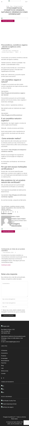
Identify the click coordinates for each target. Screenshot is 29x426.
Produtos (3, 356)
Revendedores (5, 360)
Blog (11, 6)
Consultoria (4, 353)
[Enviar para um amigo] (10, 212)
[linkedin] (13, 212)
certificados (6, 206)
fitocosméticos (9, 207)
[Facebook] (4, 212)
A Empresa (4, 350)
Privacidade (4, 358)
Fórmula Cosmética (18, 6)
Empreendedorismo (8, 231)
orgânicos (8, 209)
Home (7, 6)
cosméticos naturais (15, 206)
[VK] (6, 212)
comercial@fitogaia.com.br (12, 341)
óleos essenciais (18, 207)
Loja (2, 368)
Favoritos (3, 363)
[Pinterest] (8, 212)
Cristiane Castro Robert (7, 52)
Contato (3, 373)
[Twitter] (2, 212)
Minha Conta (4, 371)
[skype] (17, 212)
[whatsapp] (15, 212)
